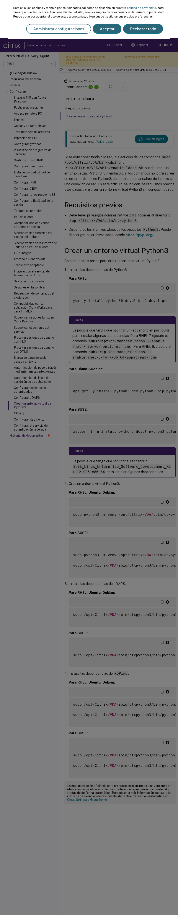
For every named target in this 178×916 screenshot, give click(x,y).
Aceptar (107, 29)
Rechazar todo (143, 29)
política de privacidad (141, 8)
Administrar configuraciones (58, 29)
